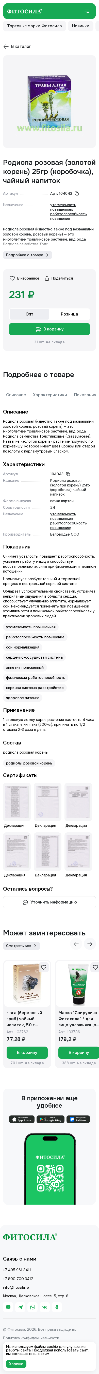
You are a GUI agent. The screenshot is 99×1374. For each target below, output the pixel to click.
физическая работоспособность (35, 677)
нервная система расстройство (35, 687)
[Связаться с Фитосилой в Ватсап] (32, 1307)
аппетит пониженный (25, 667)
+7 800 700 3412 (18, 1279)
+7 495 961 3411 (17, 1270)
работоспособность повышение (68, 216)
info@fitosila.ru (16, 1287)
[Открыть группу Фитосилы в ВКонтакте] (45, 1307)
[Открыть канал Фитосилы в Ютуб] (8, 1307)
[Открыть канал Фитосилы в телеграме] (20, 1307)
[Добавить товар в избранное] (44, 967)
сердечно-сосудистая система (34, 657)
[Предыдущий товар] (76, 944)
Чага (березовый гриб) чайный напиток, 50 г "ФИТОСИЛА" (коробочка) (24, 1019)
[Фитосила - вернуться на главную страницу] (24, 11)
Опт (29, 314)
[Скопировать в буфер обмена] (76, 193)
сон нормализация (22, 647)
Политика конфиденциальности (31, 1338)
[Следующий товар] (90, 944)
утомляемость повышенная (63, 207)
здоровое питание (22, 698)
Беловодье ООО (64, 534)
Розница (69, 314)
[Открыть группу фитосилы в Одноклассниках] (57, 1307)
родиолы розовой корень (29, 763)
